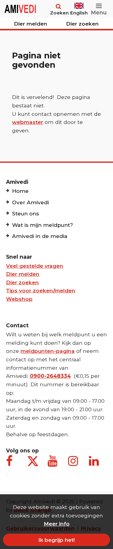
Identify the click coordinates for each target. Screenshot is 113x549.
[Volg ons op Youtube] (54, 464)
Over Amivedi (30, 202)
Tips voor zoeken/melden (40, 290)
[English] (79, 3)
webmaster (27, 122)
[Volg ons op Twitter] (33, 461)
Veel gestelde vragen (34, 266)
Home (20, 191)
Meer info (57, 523)
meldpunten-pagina (47, 351)
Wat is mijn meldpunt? (42, 225)
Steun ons (25, 213)
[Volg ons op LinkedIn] (95, 464)
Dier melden (30, 23)
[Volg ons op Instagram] (74, 464)
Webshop (19, 299)
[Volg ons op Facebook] (12, 464)
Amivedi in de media (39, 236)
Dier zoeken (82, 23)
